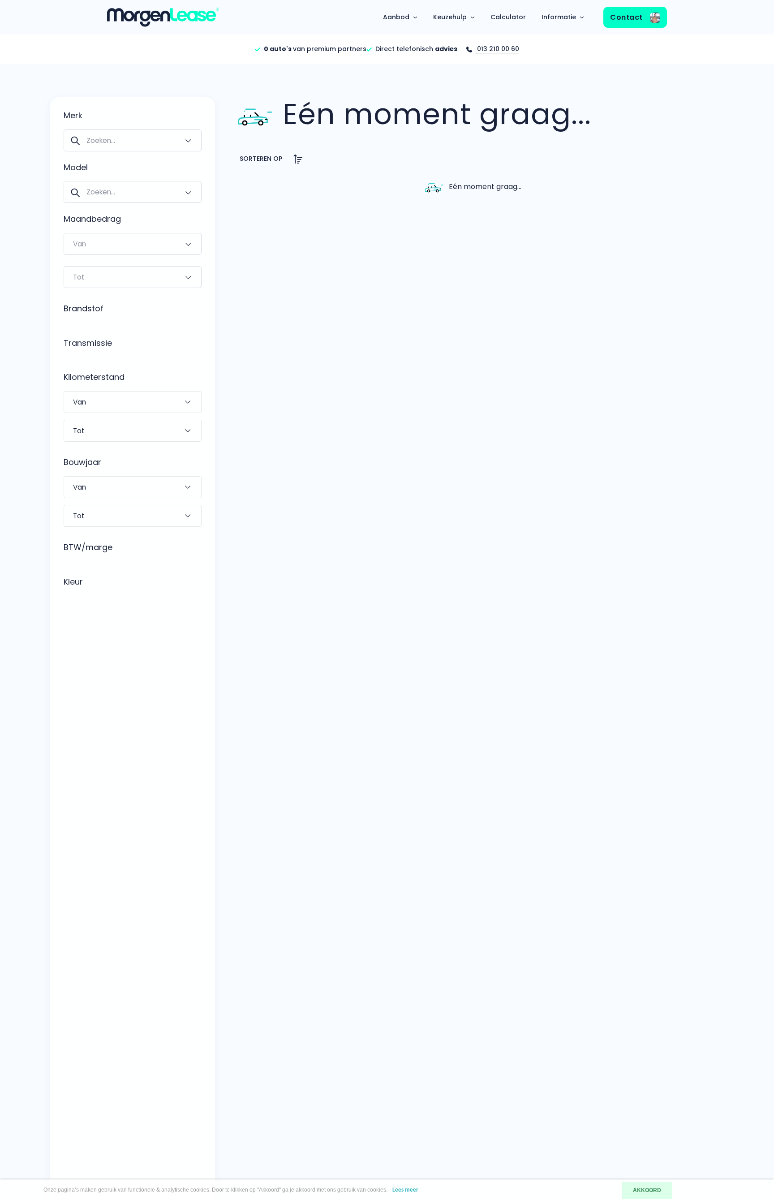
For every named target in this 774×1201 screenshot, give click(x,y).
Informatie (559, 17)
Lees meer (405, 1190)
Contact (627, 17)
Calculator (508, 17)
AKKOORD (647, 1190)
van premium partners (315, 48)
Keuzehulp (450, 17)
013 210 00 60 (497, 48)
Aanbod (396, 17)
